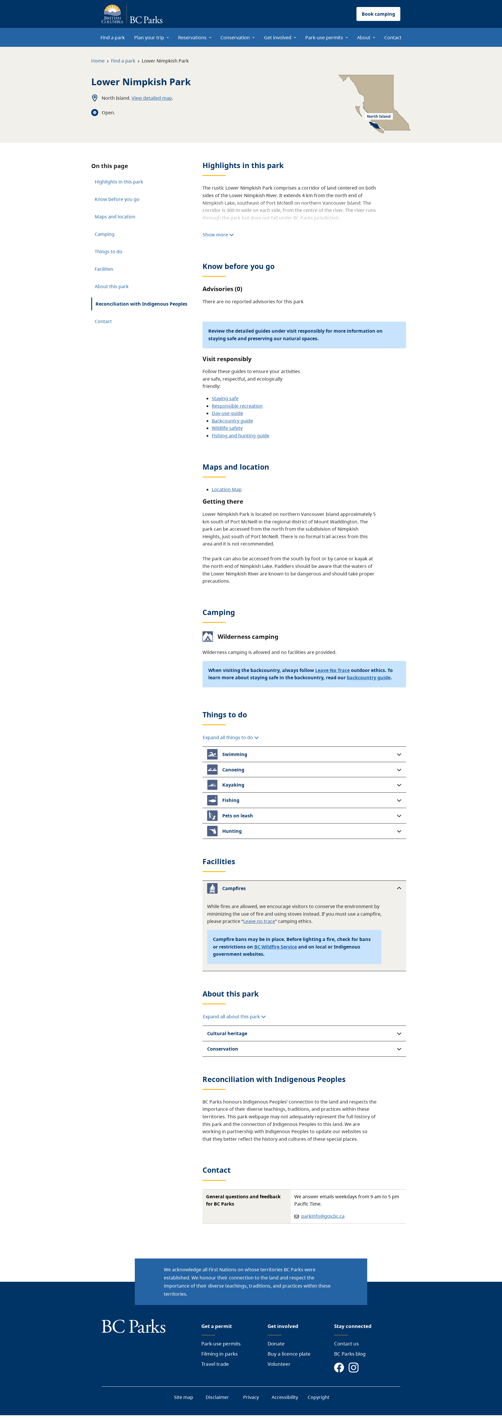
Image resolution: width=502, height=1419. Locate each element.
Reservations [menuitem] (192, 37)
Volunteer (279, 1364)
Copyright (318, 1397)
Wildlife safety (227, 428)
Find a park (123, 61)
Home (98, 61)
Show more (216, 234)
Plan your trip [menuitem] (149, 37)
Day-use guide (227, 413)
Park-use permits (221, 1343)
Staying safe (225, 398)
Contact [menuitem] (392, 37)
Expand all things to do (228, 737)
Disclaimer (217, 1397)
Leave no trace (259, 921)
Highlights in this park (119, 182)
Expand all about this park (232, 1016)
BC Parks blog (349, 1353)
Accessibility (285, 1397)
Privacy (251, 1397)
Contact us (346, 1343)
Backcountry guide (232, 421)
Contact (103, 321)
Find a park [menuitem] (113, 37)
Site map (183, 1397)
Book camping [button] (378, 14)
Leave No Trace (332, 670)
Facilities (104, 269)
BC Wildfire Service (275, 947)
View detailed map (152, 98)
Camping (104, 234)
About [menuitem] (363, 37)
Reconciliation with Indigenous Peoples (141, 304)
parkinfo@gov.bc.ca (323, 1216)
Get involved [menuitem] (277, 37)
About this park (112, 286)
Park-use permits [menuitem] (324, 37)
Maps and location (115, 216)
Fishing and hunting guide (240, 435)
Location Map (227, 489)
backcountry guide (368, 677)
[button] (304, 754)
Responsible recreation (237, 406)
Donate (276, 1343)
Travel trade (215, 1364)
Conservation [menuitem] (235, 37)
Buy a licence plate (289, 1353)
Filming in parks (219, 1353)
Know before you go (117, 199)
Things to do (108, 251)
